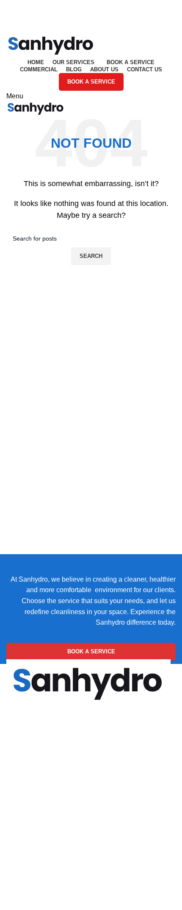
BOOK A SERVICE (91, 82)
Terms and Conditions (39, 852)
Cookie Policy (27, 820)
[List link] (91, 757)
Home (15, 879)
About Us (20, 895)
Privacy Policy (27, 836)
